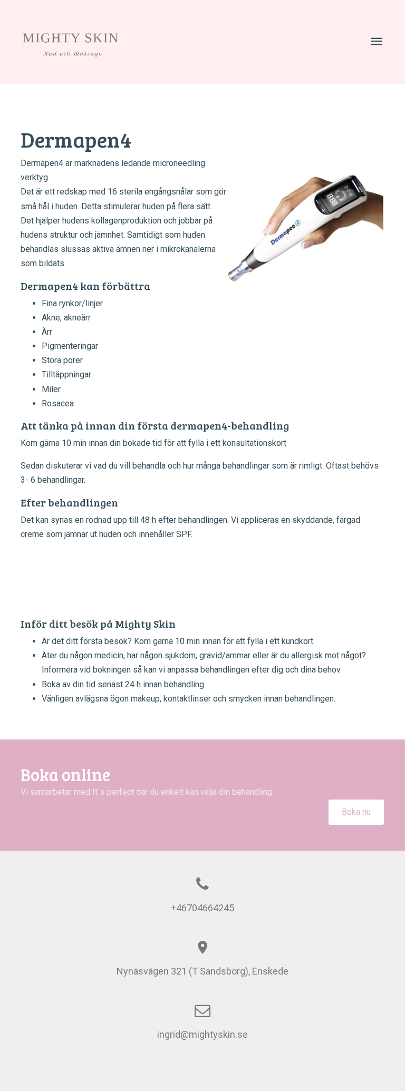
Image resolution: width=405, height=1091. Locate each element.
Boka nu (356, 812)
